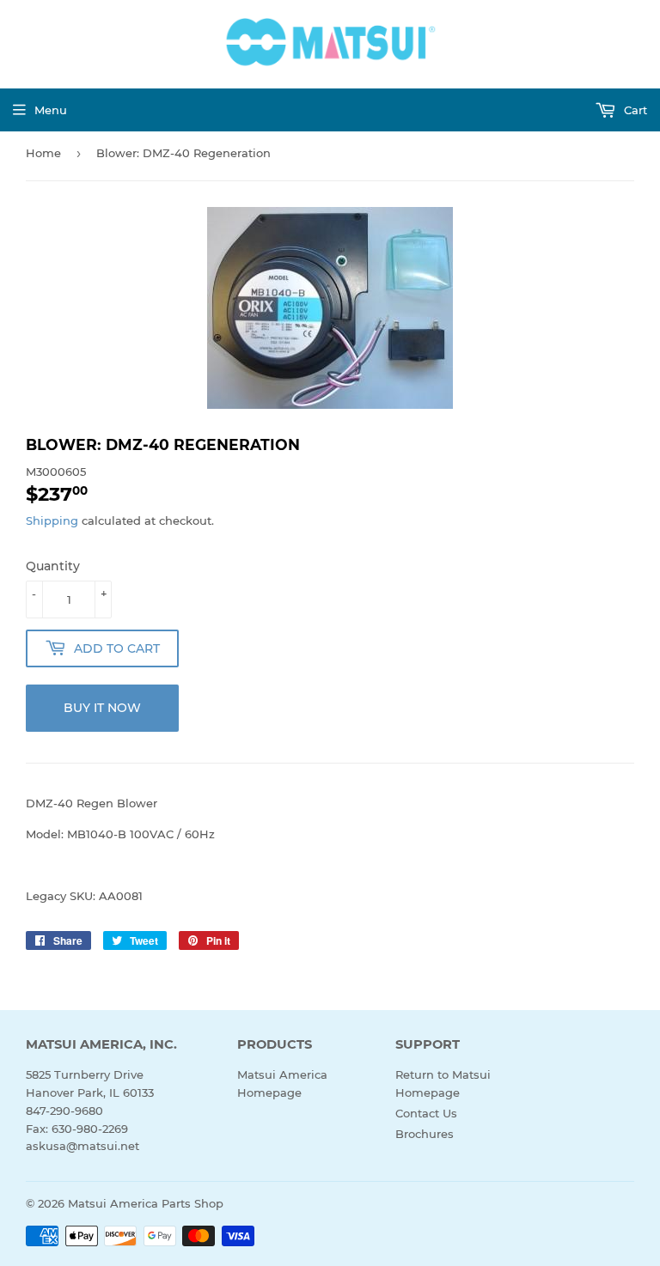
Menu (50, 110)
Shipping (52, 520)
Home (43, 153)
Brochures (424, 1134)
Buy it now (102, 707)
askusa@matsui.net (82, 1146)
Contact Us (426, 1113)
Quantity (53, 566)
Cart (633, 110)
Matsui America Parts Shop (145, 1203)
